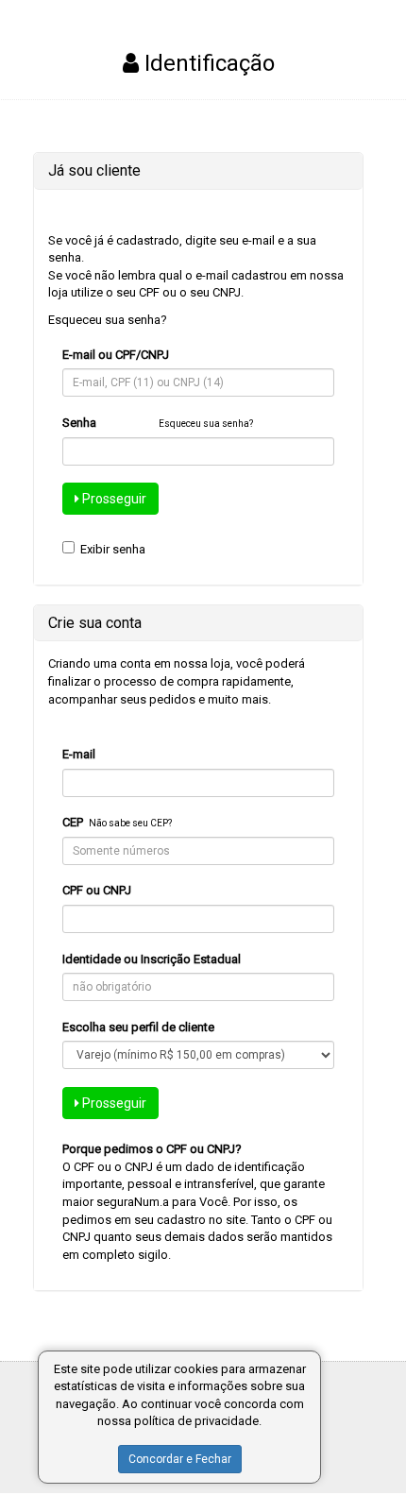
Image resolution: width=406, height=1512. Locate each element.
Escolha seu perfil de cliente (138, 1027)
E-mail (78, 754)
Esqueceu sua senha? (107, 320)
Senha (79, 423)
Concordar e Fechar (179, 1459)
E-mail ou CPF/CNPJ (115, 355)
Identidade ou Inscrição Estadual (151, 959)
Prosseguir (112, 498)
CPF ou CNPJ (96, 890)
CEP (72, 822)
